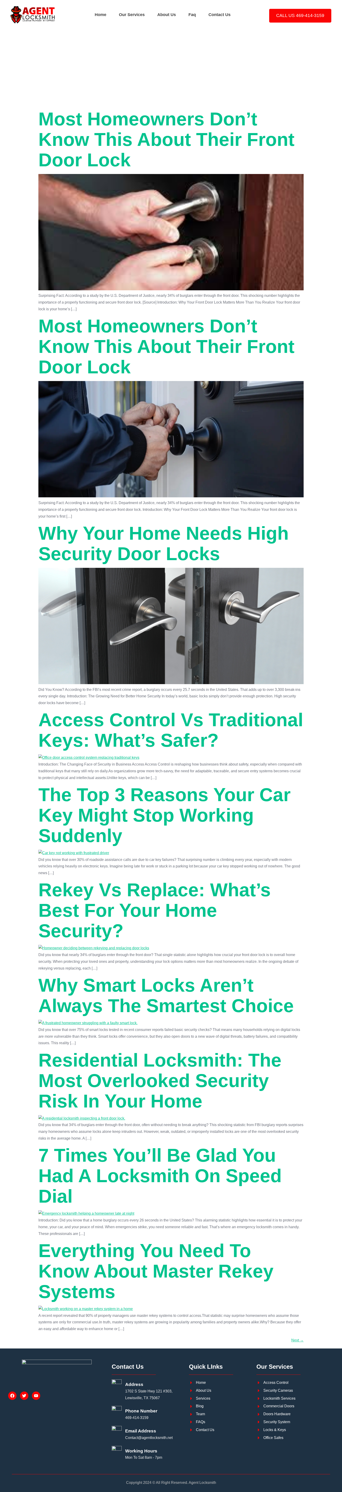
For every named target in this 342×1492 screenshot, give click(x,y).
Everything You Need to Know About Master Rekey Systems (156, 1271)
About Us (166, 14)
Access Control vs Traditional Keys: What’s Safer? (170, 730)
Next (297, 1340)
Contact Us (219, 14)
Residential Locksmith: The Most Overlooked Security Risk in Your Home (160, 1080)
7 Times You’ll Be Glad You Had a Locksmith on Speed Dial (160, 1176)
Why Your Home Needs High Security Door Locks (163, 543)
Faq (192, 14)
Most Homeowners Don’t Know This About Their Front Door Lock (166, 139)
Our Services (132, 14)
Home (100, 14)
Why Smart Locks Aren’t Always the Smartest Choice (166, 995)
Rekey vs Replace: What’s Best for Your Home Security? (154, 910)
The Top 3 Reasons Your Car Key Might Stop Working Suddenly (164, 815)
